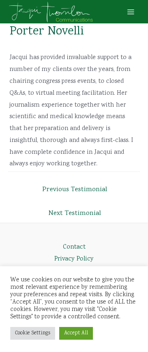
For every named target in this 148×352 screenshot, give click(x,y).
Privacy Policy (74, 259)
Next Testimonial (75, 213)
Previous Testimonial (74, 189)
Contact (74, 247)
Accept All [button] (76, 333)
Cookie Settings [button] (32, 333)
